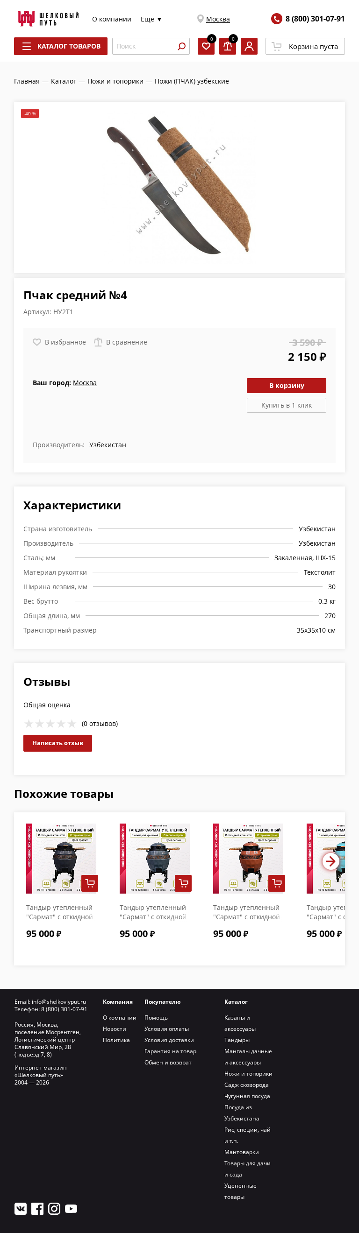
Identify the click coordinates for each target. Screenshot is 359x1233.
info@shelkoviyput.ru (59, 1002)
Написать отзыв (57, 743)
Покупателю (162, 1002)
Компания (118, 1002)
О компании (111, 18)
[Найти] (181, 46)
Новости (114, 1029)
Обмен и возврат (168, 1062)
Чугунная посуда (247, 1096)
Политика (116, 1040)
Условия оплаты (166, 1029)
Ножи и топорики (248, 1074)
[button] (331, 861)
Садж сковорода (246, 1085)
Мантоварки (241, 1152)
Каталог (236, 1002)
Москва (218, 18)
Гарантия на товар (170, 1051)
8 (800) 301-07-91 (315, 19)
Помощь (156, 1018)
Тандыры (237, 1040)
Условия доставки (169, 1040)
